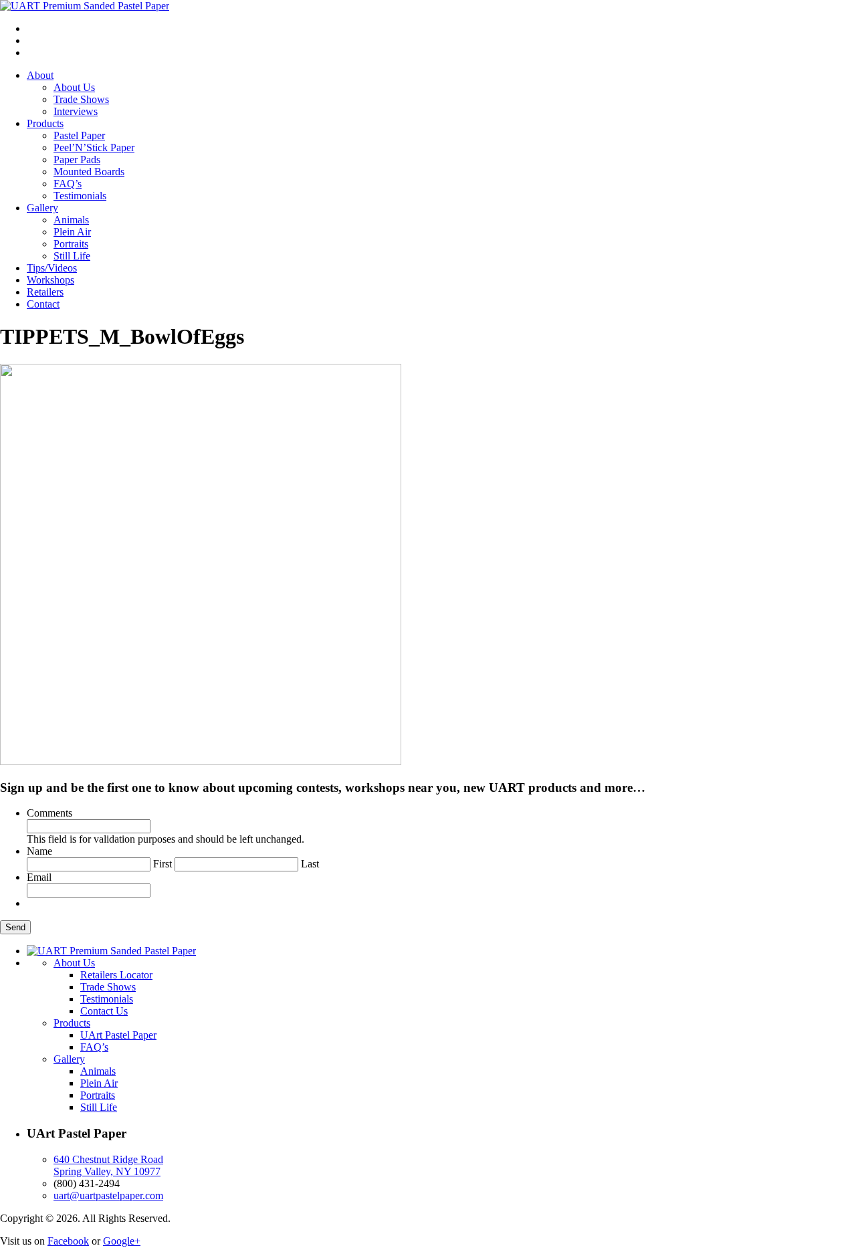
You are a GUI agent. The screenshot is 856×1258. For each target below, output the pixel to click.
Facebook (68, 1241)
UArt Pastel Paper (118, 1035)
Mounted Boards (89, 171)
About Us (74, 87)
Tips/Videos (52, 268)
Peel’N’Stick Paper (94, 147)
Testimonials (80, 195)
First (162, 863)
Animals (71, 219)
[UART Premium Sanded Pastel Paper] (84, 5)
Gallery (42, 207)
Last (310, 863)
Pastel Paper (79, 135)
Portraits (71, 243)
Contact (43, 304)
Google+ (121, 1241)
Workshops (50, 280)
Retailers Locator (116, 974)
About (40, 75)
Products (45, 123)
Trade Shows (81, 99)
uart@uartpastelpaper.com (108, 1195)
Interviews (76, 111)
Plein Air (72, 231)
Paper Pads (77, 159)
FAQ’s (68, 183)
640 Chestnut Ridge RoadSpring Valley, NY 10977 (108, 1165)
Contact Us (104, 1011)
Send (15, 927)
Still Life (72, 255)
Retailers (45, 292)
